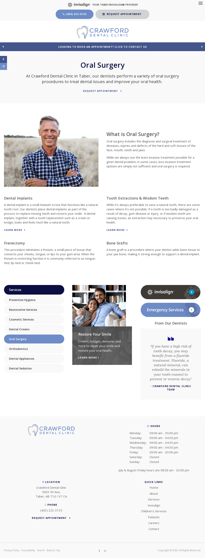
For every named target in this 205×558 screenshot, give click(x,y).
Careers (153, 523)
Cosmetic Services (21, 319)
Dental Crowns (19, 329)
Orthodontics (18, 349)
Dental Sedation (20, 368)
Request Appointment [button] (124, 14)
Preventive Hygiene (22, 300)
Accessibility (28, 550)
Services (154, 499)
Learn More (13, 230)
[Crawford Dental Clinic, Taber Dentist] (51, 435)
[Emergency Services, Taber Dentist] (170, 316)
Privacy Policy (11, 550)
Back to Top (53, 550)
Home (154, 487)
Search (41, 550)
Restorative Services (23, 310)
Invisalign (154, 505)
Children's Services (154, 511)
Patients (154, 517)
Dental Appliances (21, 358)
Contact (154, 529)
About (154, 493)
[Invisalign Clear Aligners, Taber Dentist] (170, 298)
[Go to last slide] (3, 47)
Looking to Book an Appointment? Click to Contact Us (102, 47)
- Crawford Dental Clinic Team (171, 387)
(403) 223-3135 (76, 14)
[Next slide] (202, 47)
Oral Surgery (18, 339)
